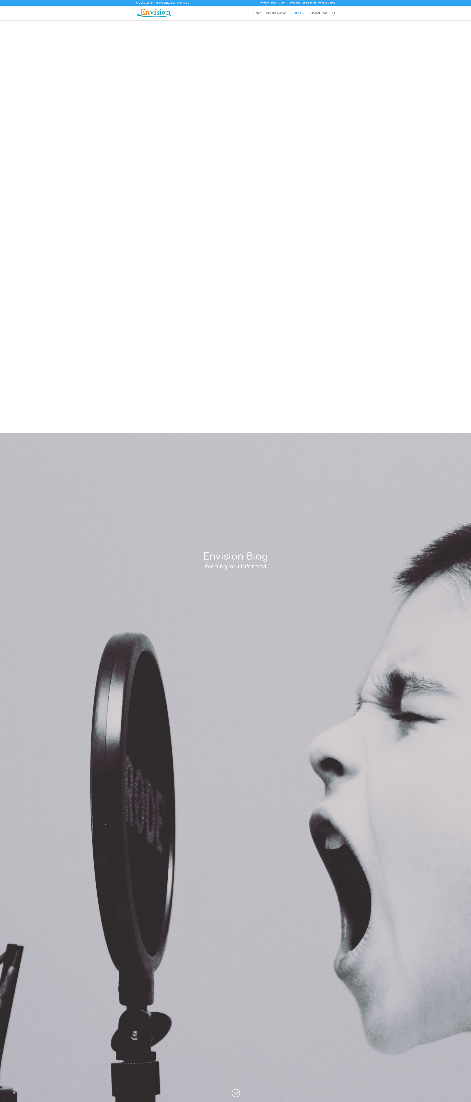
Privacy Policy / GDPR (272, 3)
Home (257, 13)
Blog (298, 13)
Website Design (276, 13)
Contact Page (318, 13)
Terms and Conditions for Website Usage (311, 3)
